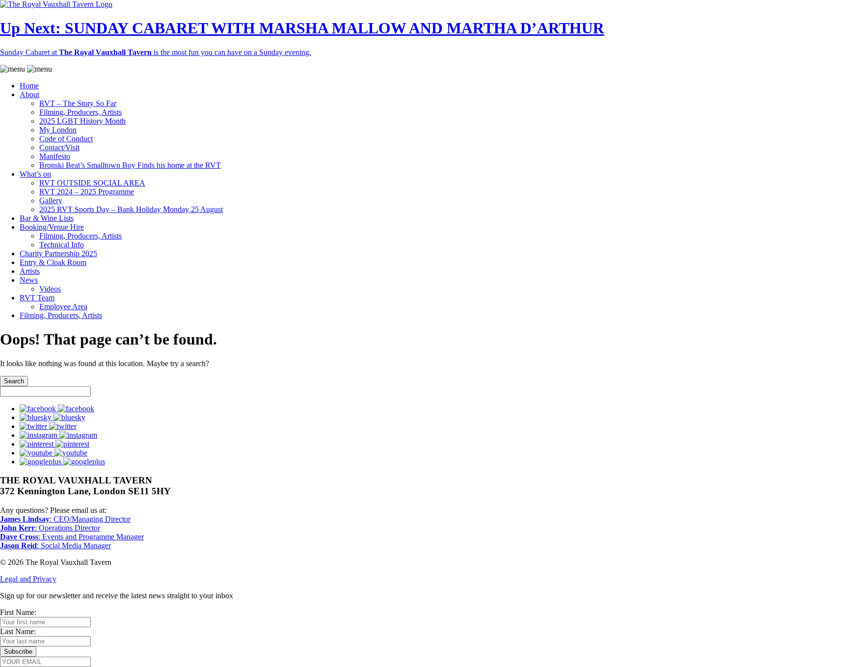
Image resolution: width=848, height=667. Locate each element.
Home (29, 85)
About (29, 94)
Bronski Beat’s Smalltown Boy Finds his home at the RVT (130, 165)
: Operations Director (50, 528)
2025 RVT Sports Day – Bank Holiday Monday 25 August (131, 209)
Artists (30, 271)
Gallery (50, 200)
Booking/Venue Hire (52, 227)
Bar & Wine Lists (47, 218)
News (29, 280)
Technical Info (61, 244)
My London (58, 130)
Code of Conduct (66, 138)
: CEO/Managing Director (65, 519)
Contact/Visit (59, 147)
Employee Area (63, 306)
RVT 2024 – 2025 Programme (86, 191)
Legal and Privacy (28, 579)
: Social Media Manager (55, 545)
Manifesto (54, 156)
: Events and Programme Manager (72, 537)
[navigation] (424, 192)
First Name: (18, 612)
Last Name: (18, 631)
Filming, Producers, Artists (80, 112)
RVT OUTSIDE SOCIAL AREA (92, 183)
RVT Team (37, 297)
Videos (50, 289)
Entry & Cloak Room (53, 262)
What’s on (35, 174)
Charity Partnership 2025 (58, 253)
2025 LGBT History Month (82, 121)
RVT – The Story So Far (77, 103)
